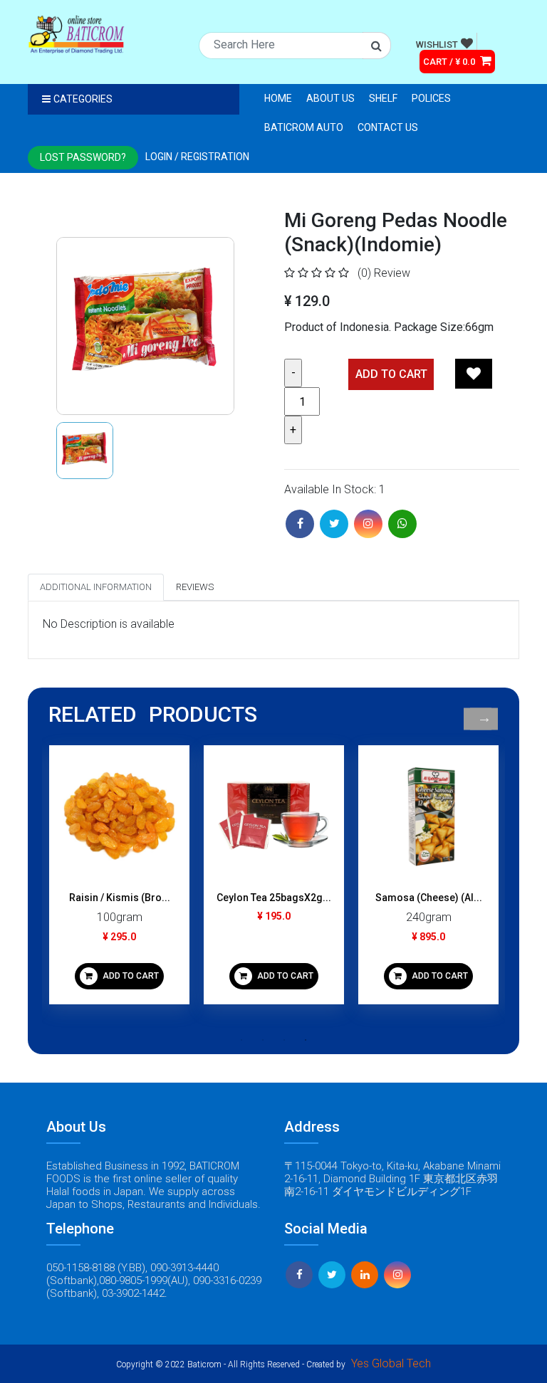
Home (278, 98)
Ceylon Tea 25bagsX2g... (274, 897)
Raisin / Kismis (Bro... (119, 897)
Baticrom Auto (303, 127)
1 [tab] (241, 1040)
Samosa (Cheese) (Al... (428, 897)
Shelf (383, 98)
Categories (83, 99)
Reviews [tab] (195, 587)
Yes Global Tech (391, 1363)
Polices (431, 98)
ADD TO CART (129, 976)
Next (484, 719)
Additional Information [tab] (96, 587)
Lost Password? (83, 157)
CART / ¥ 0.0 (450, 61)
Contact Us (388, 127)
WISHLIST (437, 44)
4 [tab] (305, 1040)
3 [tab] (284, 1040)
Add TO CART (391, 374)
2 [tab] (263, 1040)
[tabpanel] (119, 880)
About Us (330, 98)
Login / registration (197, 156)
